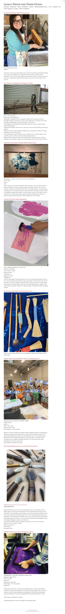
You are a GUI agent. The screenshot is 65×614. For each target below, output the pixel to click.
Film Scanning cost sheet (11, 8)
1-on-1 (50, 7)
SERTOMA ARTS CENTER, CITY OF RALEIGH (15, 504)
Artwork (6, 7)
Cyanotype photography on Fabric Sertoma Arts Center (20, 142)
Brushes (55, 7)
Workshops (13, 7)
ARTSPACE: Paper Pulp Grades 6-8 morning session (18, 531)
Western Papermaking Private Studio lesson (16, 12)
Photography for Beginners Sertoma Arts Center (18, 83)
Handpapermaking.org (40, 7)
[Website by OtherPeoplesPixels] (62, 3)
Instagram (25, 7)
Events (19, 7)
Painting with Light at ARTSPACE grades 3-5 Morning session (21, 358)
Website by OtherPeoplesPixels (32, 611)
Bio (60, 7)
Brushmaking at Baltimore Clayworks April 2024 (18, 291)
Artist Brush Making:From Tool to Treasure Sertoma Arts (20, 446)
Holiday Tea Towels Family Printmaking (15, 199)
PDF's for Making (24, 8)
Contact (31, 7)
